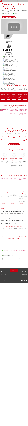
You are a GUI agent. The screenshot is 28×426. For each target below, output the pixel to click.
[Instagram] (23, 280)
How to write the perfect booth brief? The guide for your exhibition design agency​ (23, 191)
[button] (17, 1)
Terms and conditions (24, 274)
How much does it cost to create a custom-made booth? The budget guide (5, 191)
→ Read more (3, 203)
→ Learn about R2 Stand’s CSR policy (14, 264)
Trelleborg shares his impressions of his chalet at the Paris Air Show (13, 159)
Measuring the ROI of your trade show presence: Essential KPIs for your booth (14, 190)
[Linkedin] (19, 280)
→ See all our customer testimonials (14, 168)
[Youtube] (26, 280)
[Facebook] (21, 280)
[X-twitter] (24, 280)
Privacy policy (25, 273)
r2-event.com (2, 273)
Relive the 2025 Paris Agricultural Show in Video (4, 159)
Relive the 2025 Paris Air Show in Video (22, 159)
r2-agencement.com (3, 274)
